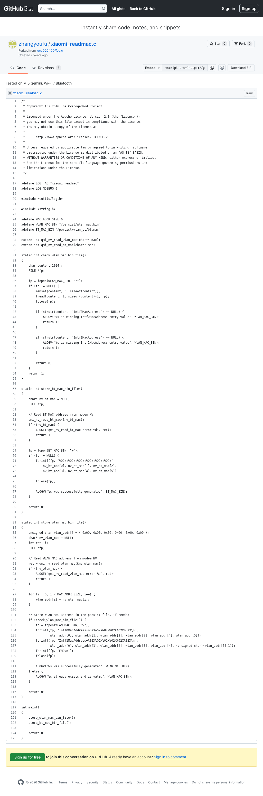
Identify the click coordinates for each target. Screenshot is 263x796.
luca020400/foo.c (49, 50)
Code (21, 67)
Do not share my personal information (218, 782)
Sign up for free (27, 757)
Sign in (228, 8)
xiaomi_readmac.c (73, 44)
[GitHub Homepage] (21, 782)
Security (93, 782)
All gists (118, 8)
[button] (212, 67)
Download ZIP (241, 68)
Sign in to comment (170, 757)
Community (124, 782)
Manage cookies (176, 782)
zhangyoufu (32, 44)
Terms (63, 782)
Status (107, 782)
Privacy (76, 782)
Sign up (249, 8)
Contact (154, 782)
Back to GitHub (143, 8)
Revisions (49, 67)
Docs (140, 782)
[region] (131, 420)
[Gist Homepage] (19, 8)
